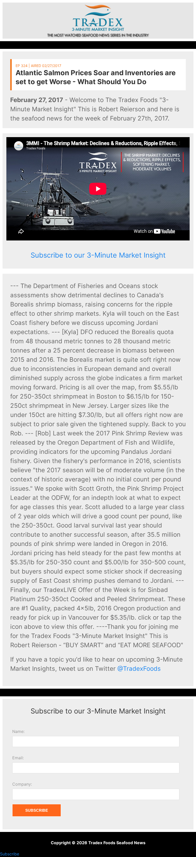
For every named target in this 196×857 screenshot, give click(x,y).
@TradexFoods (139, 668)
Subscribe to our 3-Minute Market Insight (98, 255)
